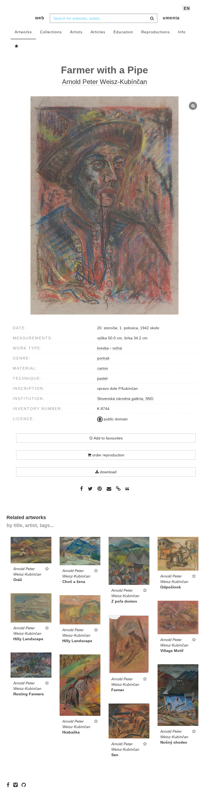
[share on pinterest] (100, 488)
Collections (51, 32)
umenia (171, 18)
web (39, 18)
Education (123, 32)
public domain (115, 419)
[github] (25, 785)
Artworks (23, 32)
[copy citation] (127, 488)
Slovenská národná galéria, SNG (125, 398)
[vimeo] (16, 785)
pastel (102, 378)
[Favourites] (17, 46)
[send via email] (109, 489)
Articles (98, 32)
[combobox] (103, 18)
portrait (103, 358)
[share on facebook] (81, 488)
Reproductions (155, 32)
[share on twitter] (90, 488)
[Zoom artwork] (104, 205)
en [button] (187, 8)
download (107, 472)
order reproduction (107, 455)
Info (182, 32)
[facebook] (9, 785)
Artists (76, 32)
